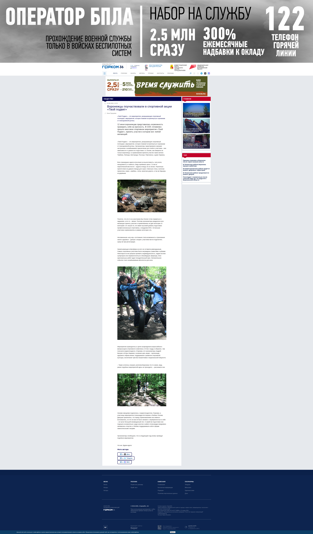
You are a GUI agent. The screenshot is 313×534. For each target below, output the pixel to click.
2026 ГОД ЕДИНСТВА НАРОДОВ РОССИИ (155, 66)
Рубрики (124, 73)
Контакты (160, 73)
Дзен (186, 493)
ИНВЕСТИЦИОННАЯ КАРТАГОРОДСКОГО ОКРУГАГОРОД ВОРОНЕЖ (180, 68)
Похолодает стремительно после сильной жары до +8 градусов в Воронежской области (195, 178)
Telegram (187, 484)
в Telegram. (128, 458)
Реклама (170, 73)
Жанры (133, 73)
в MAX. (126, 462)
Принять (173, 532)
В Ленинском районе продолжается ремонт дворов (196, 173)
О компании (161, 484)
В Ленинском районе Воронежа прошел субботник (194, 165)
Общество (108, 99)
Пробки (150, 73)
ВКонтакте (188, 487)
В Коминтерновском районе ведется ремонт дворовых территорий (196, 169)
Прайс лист (134, 487)
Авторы (142, 73)
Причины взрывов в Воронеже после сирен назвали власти (194, 161)
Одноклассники (189, 490)
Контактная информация (165, 487)
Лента (115, 73)
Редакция (161, 490)
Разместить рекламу (137, 484)
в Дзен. (126, 454)
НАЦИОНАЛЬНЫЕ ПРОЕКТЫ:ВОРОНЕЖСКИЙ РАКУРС (202, 67)
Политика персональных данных (168, 493)
